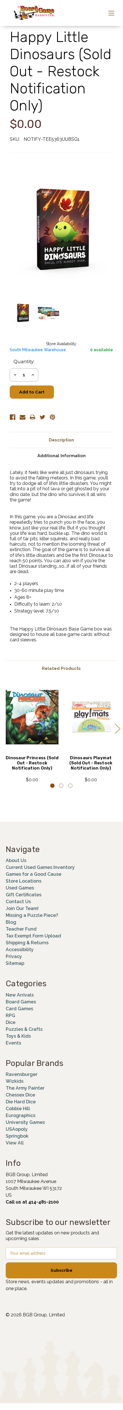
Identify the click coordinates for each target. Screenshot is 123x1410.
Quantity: (24, 361)
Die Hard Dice (21, 1101)
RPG (10, 1015)
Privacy (14, 956)
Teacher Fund (21, 929)
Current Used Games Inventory (40, 867)
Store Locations (23, 881)
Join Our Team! (22, 908)
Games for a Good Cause (33, 874)
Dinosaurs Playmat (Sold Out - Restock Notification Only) (91, 763)
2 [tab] (61, 786)
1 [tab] (52, 786)
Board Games (21, 1002)
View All (15, 1143)
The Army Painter (25, 1088)
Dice (10, 1022)
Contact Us (18, 901)
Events (13, 1043)
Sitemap (15, 963)
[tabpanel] (32, 732)
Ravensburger (21, 1074)
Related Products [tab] (61, 668)
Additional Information (61, 455)
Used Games (20, 888)
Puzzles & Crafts (24, 1029)
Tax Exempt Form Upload (33, 936)
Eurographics (20, 1115)
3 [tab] (70, 786)
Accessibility (20, 949)
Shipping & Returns (27, 942)
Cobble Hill (18, 1108)
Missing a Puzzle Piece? (32, 915)
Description (61, 440)
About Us (16, 860)
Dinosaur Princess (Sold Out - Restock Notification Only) (32, 763)
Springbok (17, 1136)
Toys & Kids (18, 1036)
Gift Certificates (23, 894)
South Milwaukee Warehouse (38, 350)
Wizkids (14, 1081)
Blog (11, 922)
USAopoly (17, 1129)
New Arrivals (20, 995)
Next (117, 728)
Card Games (19, 1008)
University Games (25, 1122)
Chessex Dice (20, 1095)
